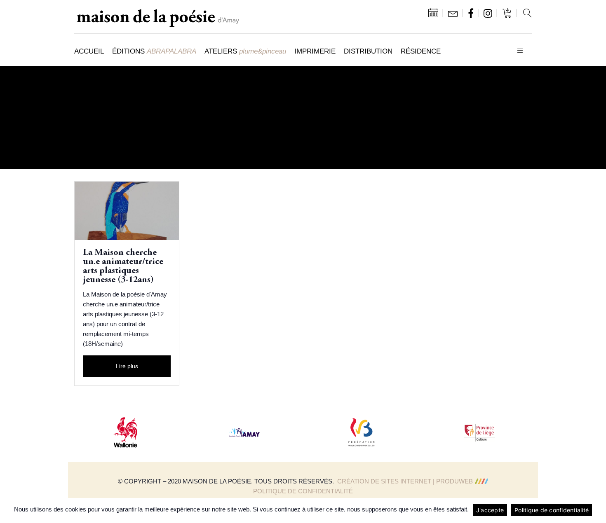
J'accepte (490, 510)
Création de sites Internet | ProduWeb (405, 481)
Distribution (368, 51)
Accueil (89, 51)
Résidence (421, 51)
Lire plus (127, 366)
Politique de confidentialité (303, 491)
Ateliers (245, 51)
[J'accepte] (596, 510)
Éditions (154, 51)
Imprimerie (315, 51)
